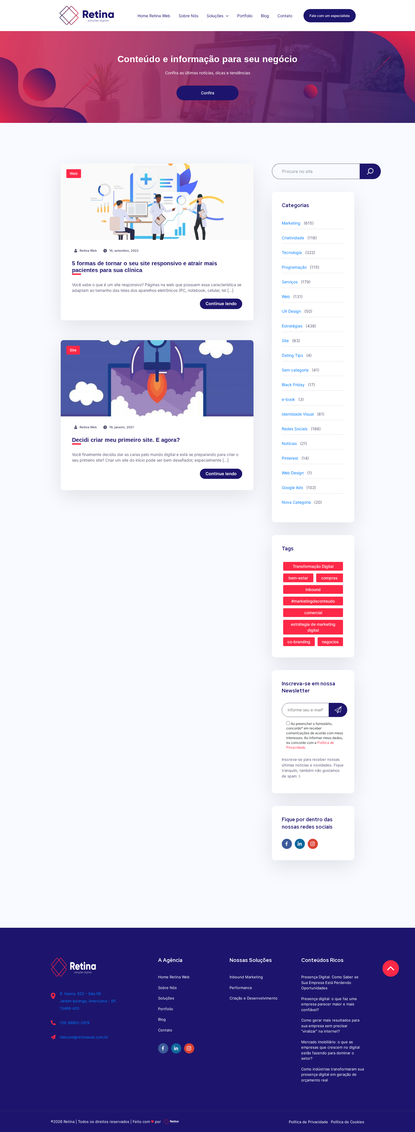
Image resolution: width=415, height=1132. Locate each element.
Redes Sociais (294, 428)
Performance (241, 987)
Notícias (289, 443)
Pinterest (290, 458)
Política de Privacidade (308, 1122)
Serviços (290, 281)
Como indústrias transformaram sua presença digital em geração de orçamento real (332, 1074)
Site (285, 340)
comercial (313, 612)
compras (329, 577)
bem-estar (298, 577)
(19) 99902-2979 (74, 1022)
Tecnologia (292, 252)
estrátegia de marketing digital (313, 627)
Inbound (313, 589)
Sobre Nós (188, 15)
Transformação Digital (313, 566)
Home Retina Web (153, 15)
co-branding (298, 641)
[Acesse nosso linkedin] (300, 844)
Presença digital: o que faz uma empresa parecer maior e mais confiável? (329, 1004)
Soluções (215, 15)
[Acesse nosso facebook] (287, 844)
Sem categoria (295, 370)
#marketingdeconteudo (313, 601)
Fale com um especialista (329, 16)
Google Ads (292, 487)
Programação (294, 267)
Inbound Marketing (246, 977)
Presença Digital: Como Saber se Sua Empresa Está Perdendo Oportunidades (330, 982)
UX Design (291, 311)
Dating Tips (292, 355)
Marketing (291, 223)
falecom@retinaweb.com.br (84, 1037)
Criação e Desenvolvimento (254, 998)
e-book (288, 399)
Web (286, 296)
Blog (265, 15)
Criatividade (293, 237)
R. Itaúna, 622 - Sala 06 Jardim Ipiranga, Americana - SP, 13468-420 (88, 1001)
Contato (285, 15)
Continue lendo (221, 303)
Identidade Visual (298, 414)
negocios (330, 641)
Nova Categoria (296, 502)
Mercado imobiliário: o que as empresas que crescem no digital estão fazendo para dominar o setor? (330, 1050)
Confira (207, 92)
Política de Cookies (347, 1122)
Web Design (293, 472)
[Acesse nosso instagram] (313, 844)
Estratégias (292, 325)
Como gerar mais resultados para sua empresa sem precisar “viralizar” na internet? (330, 1025)
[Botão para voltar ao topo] (391, 968)
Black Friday (293, 384)
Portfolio (244, 15)
